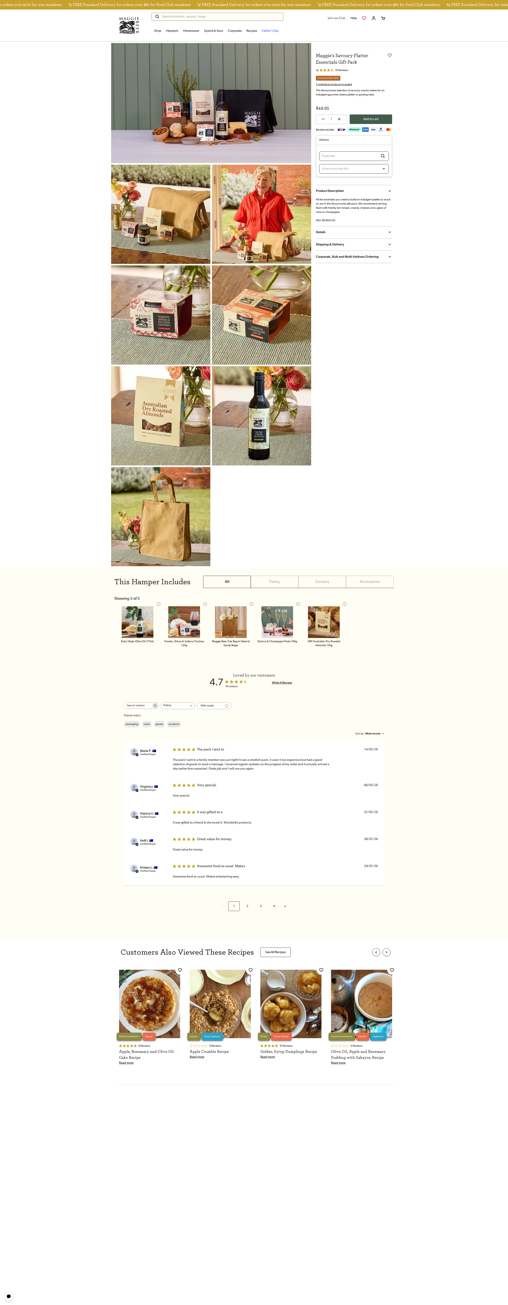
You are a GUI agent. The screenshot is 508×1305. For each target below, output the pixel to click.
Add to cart (370, 119)
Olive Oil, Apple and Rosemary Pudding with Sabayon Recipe (358, 1055)
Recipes (251, 31)
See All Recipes (275, 952)
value (147, 724)
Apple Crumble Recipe (209, 1052)
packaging (132, 724)
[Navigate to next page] (285, 906)
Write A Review (282, 682)
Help (353, 18)
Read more (126, 1063)
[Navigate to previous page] (223, 906)
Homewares (191, 31)
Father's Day (270, 31)
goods (159, 724)
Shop (157, 31)
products (174, 724)
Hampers (172, 31)
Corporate (235, 31)
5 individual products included (334, 84)
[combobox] (178, 705)
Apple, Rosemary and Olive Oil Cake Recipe (146, 1055)
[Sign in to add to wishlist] (389, 55)
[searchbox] (137, 705)
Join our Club (336, 18)
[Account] (373, 18)
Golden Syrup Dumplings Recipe (288, 1052)
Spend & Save (213, 31)
